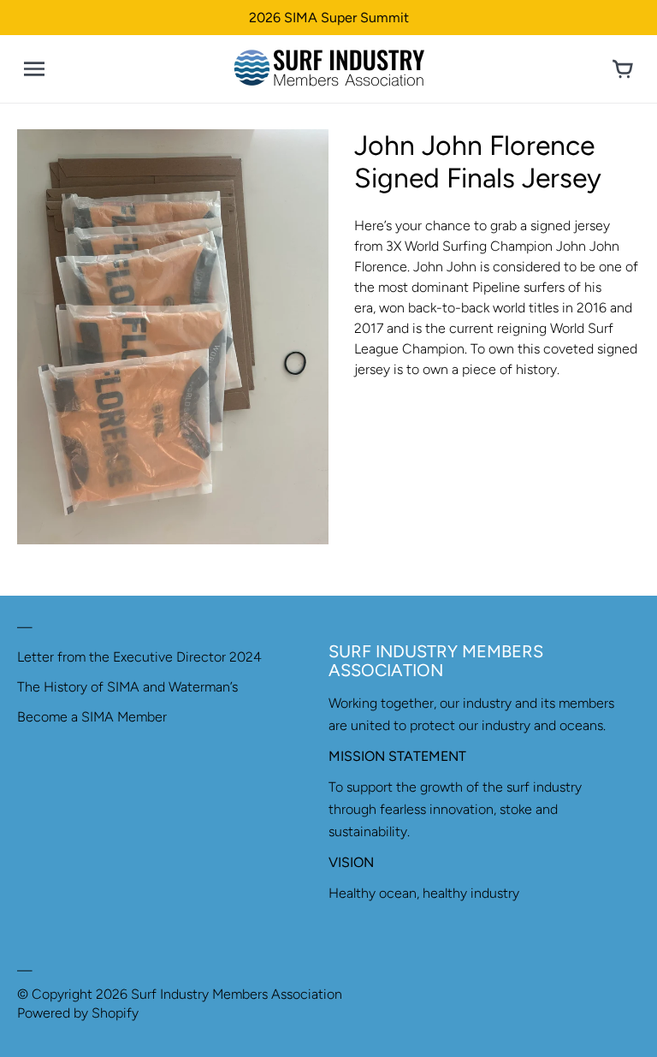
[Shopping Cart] (623, 69)
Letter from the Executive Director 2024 (139, 657)
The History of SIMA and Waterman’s (127, 687)
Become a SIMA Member (92, 717)
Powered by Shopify (78, 1013)
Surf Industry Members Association (236, 994)
